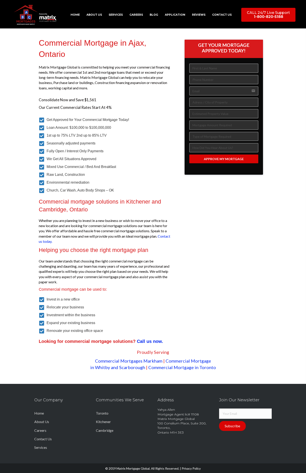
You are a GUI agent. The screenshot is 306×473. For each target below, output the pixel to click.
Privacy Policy (191, 468)
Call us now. (150, 341)
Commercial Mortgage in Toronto (182, 367)
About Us (41, 421)
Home (39, 413)
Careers (40, 430)
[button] (268, 15)
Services (40, 447)
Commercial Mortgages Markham (128, 360)
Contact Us (43, 439)
